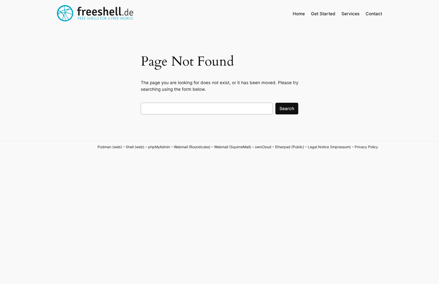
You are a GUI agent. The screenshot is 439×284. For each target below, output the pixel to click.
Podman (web (109, 147)
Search (286, 108)
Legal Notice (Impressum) (329, 147)
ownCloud (263, 147)
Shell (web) (135, 147)
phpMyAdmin (159, 147)
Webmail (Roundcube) (192, 147)
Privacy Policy (366, 147)
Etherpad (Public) (289, 147)
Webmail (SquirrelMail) (232, 147)
